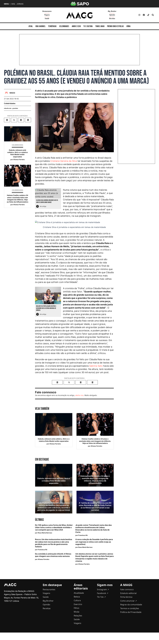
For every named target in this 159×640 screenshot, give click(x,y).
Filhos (76, 608)
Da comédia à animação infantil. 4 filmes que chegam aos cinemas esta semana (53, 555)
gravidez (15, 108)
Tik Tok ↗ (101, 597)
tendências (52, 26)
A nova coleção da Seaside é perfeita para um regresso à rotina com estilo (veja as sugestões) (94, 541)
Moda (76, 611)
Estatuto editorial (128, 593)
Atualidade (79, 593)
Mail (13, 4)
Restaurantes (47, 11)
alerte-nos (79, 395)
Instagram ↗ (103, 589)
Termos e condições (129, 608)
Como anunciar (128, 600)
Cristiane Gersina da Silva (63, 161)
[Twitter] (148, 15)
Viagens (47, 15)
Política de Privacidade (130, 612)
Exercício (78, 604)
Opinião (112, 15)
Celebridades (9, 103)
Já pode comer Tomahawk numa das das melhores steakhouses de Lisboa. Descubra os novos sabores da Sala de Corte (93, 528)
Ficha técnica (126, 597)
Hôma (128, 26)
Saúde (47, 18)
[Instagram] (139, 15)
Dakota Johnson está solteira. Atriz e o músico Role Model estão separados (17, 153)
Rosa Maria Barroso (45, 533)
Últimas (39, 520)
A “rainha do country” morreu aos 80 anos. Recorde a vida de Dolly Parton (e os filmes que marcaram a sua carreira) (95, 506)
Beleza (77, 596)
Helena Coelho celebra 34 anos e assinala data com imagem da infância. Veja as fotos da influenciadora (17, 198)
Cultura (77, 600)
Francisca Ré (83, 535)
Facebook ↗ (102, 593)
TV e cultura (88, 26)
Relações (78, 615)
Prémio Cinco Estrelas (115, 26)
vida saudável (40, 26)
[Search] (153, 15)
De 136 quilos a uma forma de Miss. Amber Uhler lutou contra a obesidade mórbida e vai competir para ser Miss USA (54, 527)
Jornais (20, 4)
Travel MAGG (99, 26)
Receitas (112, 18)
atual (31, 26)
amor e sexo (76, 26)
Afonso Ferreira (19, 159)
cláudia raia (7, 108)
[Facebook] (144, 15)
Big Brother (112, 11)
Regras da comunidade (131, 604)
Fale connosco (127, 589)
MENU (6, 4)
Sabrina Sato (96, 366)
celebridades (64, 26)
